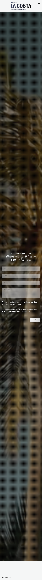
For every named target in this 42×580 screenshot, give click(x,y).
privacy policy (14, 304)
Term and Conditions (16, 311)
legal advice (31, 302)
